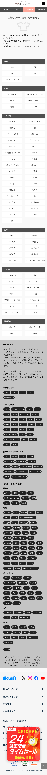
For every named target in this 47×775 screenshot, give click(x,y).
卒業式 (12, 242)
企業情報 (7, 703)
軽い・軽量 (7, 538)
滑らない (16, 512)
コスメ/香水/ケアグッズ (19, 476)
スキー (12, 281)
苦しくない (7, 512)
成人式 (12, 254)
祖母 (25, 632)
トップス (7, 456)
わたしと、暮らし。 (11, 660)
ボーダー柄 (33, 583)
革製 (22, 593)
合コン (12, 146)
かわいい (38, 593)
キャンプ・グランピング (13, 312)
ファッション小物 (26, 466)
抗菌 (6, 503)
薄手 (23, 543)
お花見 (12, 122)
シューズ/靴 (32, 461)
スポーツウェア (9, 471)
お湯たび (37, 657)
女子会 (12, 202)
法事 (35, 333)
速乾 (30, 493)
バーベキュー (35, 122)
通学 (35, 215)
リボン (15, 593)
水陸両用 (34, 498)
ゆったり (25, 533)
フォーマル (16, 603)
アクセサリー (38, 466)
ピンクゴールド (25, 617)
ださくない (7, 528)
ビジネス (12, 94)
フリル (7, 593)
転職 (35, 107)
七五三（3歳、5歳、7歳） (35, 260)
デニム (7, 578)
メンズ (6, 9)
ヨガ (35, 294)
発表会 (12, 190)
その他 (7, 476)
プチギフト (7, 632)
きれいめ (32, 598)
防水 (23, 493)
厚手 (16, 543)
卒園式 (12, 248)
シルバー (7, 617)
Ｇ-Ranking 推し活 (31, 665)
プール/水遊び (12, 134)
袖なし (16, 548)
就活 (12, 107)
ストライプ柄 (17, 588)
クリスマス (35, 140)
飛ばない (32, 512)
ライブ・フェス (13, 165)
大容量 (33, 533)
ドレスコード (13, 196)
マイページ (41, 9)
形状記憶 (24, 503)
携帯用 (31, 538)
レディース (29, 9)
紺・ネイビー (37, 612)
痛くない (33, 523)
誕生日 (35, 153)
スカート (30, 456)
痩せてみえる (24, 523)
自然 (23, 598)
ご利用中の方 (9, 711)
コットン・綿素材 (9, 583)
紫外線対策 (16, 528)
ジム (12, 288)
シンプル (7, 598)
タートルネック (17, 578)
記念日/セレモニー (13, 153)
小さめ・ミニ (8, 533)
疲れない (39, 512)
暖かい (7, 517)
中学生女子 (23, 627)
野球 (35, 306)
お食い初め (12, 260)
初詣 (12, 236)
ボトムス (22, 456)
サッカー (12, 306)
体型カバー (7, 553)
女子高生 (15, 627)
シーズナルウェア (21, 471)
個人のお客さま (10, 689)
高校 (35, 177)
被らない (15, 523)
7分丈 (24, 548)
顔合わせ (35, 208)
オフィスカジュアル (35, 94)
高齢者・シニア (32, 637)
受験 (35, 184)
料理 (12, 177)
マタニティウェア (35, 471)
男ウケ (22, 558)
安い (14, 563)
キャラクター (8, 642)
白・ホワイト (8, 612)
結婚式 (12, 327)
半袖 (31, 543)
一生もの (7, 563)
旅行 (35, 171)
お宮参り (35, 254)
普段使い (39, 598)
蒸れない (24, 512)
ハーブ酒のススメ (15, 665)
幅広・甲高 (7, 548)
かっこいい (7, 603)
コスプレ (7, 649)
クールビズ (12, 101)
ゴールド (15, 617)
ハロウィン (12, 140)
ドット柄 (27, 588)
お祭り (12, 128)
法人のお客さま (10, 696)
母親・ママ (16, 632)
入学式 (35, 236)
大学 (12, 184)
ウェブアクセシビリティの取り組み (17, 727)
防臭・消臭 (25, 498)
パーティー (12, 159)
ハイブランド (31, 558)
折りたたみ (7, 543)
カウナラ (18, 663)
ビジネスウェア (9, 461)
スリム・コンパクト (19, 538)
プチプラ (22, 563)
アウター (15, 456)
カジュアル (15, 598)
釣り (35, 312)
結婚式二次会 (35, 327)
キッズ (18, 9)
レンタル (24, 553)
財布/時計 (15, 466)
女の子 (7, 637)
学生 (22, 637)
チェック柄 (7, 588)
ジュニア (7, 627)
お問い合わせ (8, 721)
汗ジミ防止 (15, 503)
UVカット (7, 493)
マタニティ (12, 215)
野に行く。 (8, 663)
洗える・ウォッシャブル (12, 498)
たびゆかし (36, 663)
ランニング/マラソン (35, 288)
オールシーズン (13, 80)
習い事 (35, 190)
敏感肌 (16, 553)
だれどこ (19, 657)
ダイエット (35, 300)
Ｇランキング (9, 657)
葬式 (12, 333)
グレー (28, 612)
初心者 (32, 627)
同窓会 (35, 159)
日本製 (32, 548)
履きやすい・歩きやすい (27, 517)
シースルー (27, 578)
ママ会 (12, 208)
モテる (15, 558)
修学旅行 (35, 248)
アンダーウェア (21, 461)
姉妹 (33, 632)
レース (34, 588)
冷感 (15, 493)
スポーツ (12, 275)
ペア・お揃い (8, 568)
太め (17, 533)
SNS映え (17, 568)
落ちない (7, 523)
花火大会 (35, 134)
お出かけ (35, 165)
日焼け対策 (25, 528)
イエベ (39, 553)
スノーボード (35, 281)
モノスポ (37, 660)
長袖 (39, 543)
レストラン (12, 171)
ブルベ (7, 558)
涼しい (15, 517)
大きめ (34, 528)
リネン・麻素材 (22, 583)
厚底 (31, 553)
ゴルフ (12, 294)
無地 (30, 593)
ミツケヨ (27, 663)
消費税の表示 (22, 721)
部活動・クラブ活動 (12, 300)
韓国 (39, 548)
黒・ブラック (18, 612)
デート (35, 146)
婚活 (35, 196)
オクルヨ (28, 657)
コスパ (30, 563)
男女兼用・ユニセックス (30, 568)
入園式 (35, 242)
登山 (35, 275)
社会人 (15, 637)
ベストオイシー (26, 660)
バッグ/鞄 (7, 466)
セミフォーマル (35, 101)
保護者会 (35, 202)
